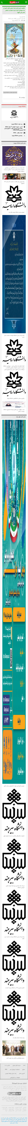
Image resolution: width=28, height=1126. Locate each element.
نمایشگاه (24, 1109)
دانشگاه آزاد (5, 1109)
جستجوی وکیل (5, 1121)
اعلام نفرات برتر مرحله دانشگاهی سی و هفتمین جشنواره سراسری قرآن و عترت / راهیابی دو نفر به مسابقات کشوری (14, 169)
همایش (24, 1107)
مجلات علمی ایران (14, 1123)
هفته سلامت (4, 1107)
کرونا (6, 1110)
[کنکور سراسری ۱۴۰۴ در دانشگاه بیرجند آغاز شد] (14, 985)
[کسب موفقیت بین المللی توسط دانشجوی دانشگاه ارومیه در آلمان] (14, 407)
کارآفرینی (24, 1110)
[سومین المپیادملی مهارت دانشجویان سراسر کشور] (14, 783)
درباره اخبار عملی (17, 1065)
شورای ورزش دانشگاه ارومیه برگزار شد (16, 212)
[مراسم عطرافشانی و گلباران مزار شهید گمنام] (14, 1055)
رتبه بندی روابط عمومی (10, 1073)
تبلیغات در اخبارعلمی (15, 1077)
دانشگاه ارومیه (15, 20)
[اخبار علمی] (14, 2)
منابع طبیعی (11, 1109)
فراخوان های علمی (16, 1119)
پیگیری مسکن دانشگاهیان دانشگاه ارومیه (15, 398)
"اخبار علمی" (23, 1097)
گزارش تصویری (18, 1107)
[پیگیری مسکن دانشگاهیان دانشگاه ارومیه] (14, 396)
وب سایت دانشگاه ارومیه (16, 124)
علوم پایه (21, 17)
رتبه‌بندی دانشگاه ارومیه (17, 135)
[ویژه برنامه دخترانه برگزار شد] (14, 1035)
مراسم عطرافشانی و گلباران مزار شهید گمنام (15, 1058)
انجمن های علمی (7, 1118)
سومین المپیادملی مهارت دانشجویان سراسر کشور (14, 786)
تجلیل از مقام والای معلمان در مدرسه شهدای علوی (14, 836)
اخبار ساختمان (4, 1119)
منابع (23, 1069)
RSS (6, 1069)
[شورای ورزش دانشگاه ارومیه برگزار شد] (14, 210)
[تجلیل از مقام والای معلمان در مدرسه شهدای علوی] (14, 833)
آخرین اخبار (22, 1073)
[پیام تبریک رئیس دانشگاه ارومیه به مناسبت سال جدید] (14, 333)
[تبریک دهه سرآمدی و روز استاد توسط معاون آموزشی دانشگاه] (14, 883)
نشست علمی (18, 1110)
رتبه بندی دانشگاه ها (16, 1118)
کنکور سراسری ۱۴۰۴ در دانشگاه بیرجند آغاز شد (14, 988)
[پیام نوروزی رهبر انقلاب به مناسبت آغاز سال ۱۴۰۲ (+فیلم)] (14, 179)
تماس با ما (7, 1065)
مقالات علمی (24, 1118)
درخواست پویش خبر (15, 1069)
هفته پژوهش (11, 1110)
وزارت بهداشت (18, 1109)
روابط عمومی (11, 1107)
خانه (24, 1065)
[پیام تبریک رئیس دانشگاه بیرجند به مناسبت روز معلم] (14, 934)
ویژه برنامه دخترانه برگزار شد (18, 1038)
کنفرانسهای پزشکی (22, 1121)
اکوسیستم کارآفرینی (13, 1121)
